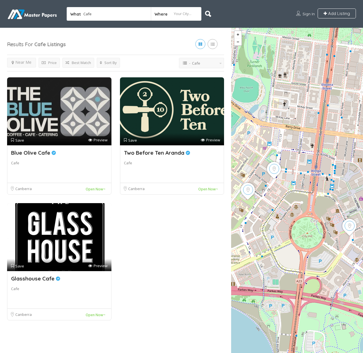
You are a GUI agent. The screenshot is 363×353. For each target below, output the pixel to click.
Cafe (15, 162)
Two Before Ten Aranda (155, 152)
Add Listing (338, 13)
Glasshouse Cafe (33, 278)
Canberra (23, 188)
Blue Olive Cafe (31, 152)
